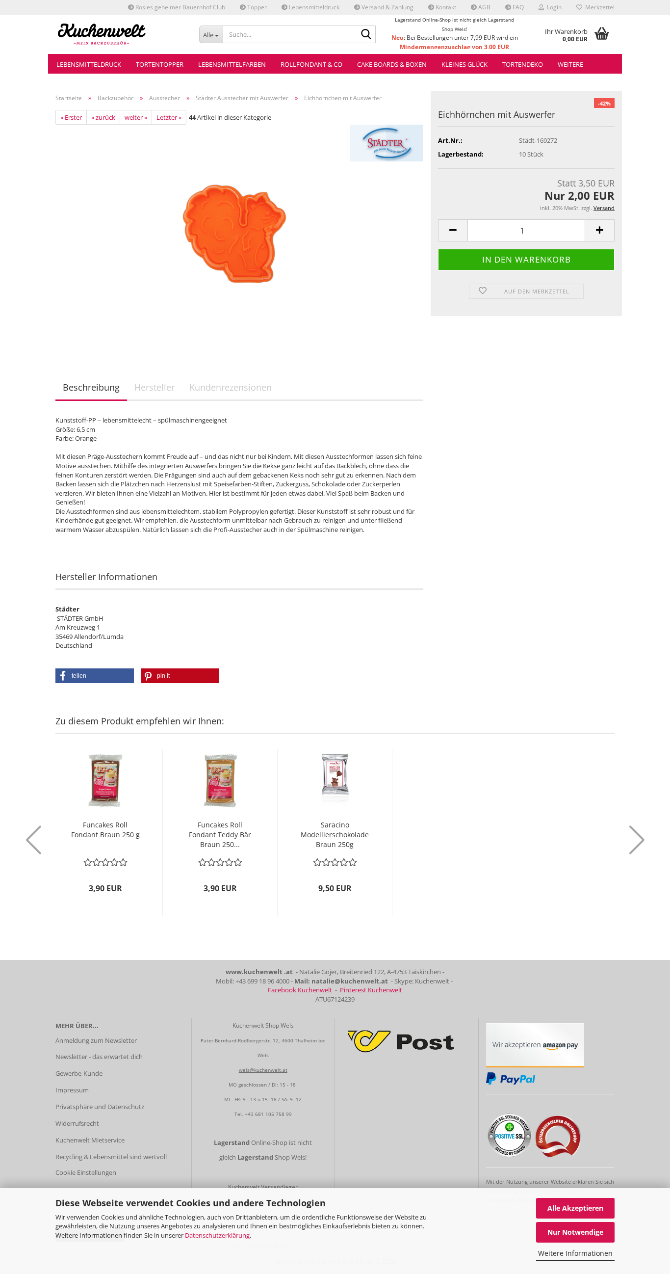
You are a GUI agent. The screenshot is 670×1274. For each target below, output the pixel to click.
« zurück (103, 117)
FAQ (517, 7)
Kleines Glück (464, 64)
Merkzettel (598, 7)
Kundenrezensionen (230, 387)
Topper (256, 7)
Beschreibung (91, 387)
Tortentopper (159, 64)
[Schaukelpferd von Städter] (239, 234)
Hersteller (154, 387)
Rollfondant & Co (311, 64)
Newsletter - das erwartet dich (99, 1056)
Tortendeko (522, 64)
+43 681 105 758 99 (268, 1114)
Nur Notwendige (575, 1232)
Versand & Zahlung (386, 7)
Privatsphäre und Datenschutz (99, 1106)
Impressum (72, 1090)
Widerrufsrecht (77, 1123)
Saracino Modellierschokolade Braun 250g (335, 834)
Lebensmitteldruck (313, 7)
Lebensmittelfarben (232, 64)
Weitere (570, 64)
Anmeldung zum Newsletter (96, 1040)
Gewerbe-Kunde (79, 1073)
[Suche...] (366, 35)
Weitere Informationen (575, 1253)
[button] (452, 230)
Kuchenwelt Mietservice (90, 1140)
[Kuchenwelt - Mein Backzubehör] (119, 34)
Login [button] (553, 7)
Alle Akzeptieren (575, 1208)
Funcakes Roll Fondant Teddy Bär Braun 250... (220, 834)
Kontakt (445, 7)
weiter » (136, 117)
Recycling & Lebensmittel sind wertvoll (111, 1156)
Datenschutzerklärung (217, 1235)
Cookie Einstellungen (85, 1172)
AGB (483, 7)
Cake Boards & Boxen (392, 64)
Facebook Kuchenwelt (300, 989)
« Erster (71, 117)
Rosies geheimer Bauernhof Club (179, 7)
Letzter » (168, 117)
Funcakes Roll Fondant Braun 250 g (105, 829)
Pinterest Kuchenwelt (371, 989)
